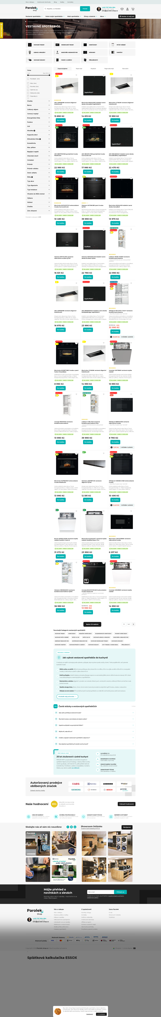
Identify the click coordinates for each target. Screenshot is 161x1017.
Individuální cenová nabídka (62, 922)
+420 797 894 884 (39, 918)
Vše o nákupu (30, 2)
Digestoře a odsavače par (120, 637)
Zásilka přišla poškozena (61, 927)
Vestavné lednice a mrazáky (101, 637)
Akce (33, 83)
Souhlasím (102, 1014)
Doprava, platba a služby (61, 915)
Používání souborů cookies (89, 929)
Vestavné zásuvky (93, 644)
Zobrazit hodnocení (126, 804)
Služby (62, 2)
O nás (110, 912)
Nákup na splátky (59, 917)
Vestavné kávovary (117, 641)
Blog (55, 2)
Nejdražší (93, 68)
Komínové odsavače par (62, 641)
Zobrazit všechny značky (37, 790)
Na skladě (34, 79)
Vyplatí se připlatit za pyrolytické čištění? (71, 725)
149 (129, 624)
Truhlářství (112, 917)
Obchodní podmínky (87, 927)
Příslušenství (126, 644)
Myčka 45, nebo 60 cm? (65, 731)
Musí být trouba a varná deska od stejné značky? (73, 719)
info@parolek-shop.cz (41, 921)
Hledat (85, 9)
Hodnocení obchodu (44, 2)
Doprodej (33, 96)
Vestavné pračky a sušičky (77, 644)
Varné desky (71, 633)
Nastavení (89, 1014)
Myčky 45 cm (75, 637)
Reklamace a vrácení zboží (61, 924)
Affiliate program (86, 922)
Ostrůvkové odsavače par (79, 641)
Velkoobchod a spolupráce (62, 919)
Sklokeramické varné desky (103, 633)
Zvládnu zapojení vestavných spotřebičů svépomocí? (74, 737)
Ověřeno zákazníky (86, 917)
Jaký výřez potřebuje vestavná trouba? (70, 712)
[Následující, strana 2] (133, 624)
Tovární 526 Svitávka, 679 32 (90, 828)
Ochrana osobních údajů (88, 924)
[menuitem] (35, 16)
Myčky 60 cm (86, 637)
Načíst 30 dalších (92, 624)
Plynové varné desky (121, 633)
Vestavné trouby (60, 633)
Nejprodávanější (109, 68)
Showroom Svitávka (115, 915)
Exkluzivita (34, 93)
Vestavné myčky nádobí (62, 637)
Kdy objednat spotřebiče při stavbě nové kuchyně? (73, 744)
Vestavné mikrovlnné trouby (99, 641)
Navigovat (127, 827)
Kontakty (70, 2)
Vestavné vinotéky (60, 644)
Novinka (34, 86)
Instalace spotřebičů (60, 929)
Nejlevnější (79, 68)
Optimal (33, 90)
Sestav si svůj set (128, 16)
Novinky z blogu (86, 912)
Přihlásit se (120, 892)
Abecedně (125, 68)
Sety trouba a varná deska (110, 644)
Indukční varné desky (85, 633)
